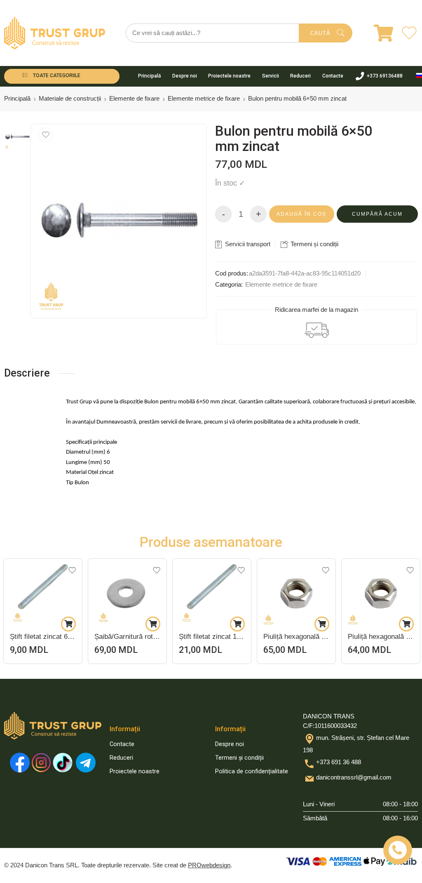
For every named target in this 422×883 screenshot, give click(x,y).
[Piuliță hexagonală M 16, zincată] (212, 592)
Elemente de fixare (134, 98)
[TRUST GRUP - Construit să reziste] (54, 32)
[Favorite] (45, 134)
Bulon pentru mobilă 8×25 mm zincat (381, 636)
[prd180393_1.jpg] (17, 136)
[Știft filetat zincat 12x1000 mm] (127, 592)
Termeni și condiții (313, 243)
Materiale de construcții (70, 98)
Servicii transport (246, 243)
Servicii (270, 76)
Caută (320, 33)
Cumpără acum (377, 214)
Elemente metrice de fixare (204, 98)
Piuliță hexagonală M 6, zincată (296, 636)
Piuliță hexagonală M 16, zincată (212, 636)
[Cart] (378, 33)
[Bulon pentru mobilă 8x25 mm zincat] (381, 592)
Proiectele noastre (229, 76)
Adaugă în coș (301, 214)
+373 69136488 (385, 76)
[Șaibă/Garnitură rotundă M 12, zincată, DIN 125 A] (43, 592)
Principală (149, 76)
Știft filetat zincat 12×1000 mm (127, 636)
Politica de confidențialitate (251, 771)
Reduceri (300, 76)
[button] (68, 624)
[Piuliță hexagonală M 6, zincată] (296, 592)
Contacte (332, 76)
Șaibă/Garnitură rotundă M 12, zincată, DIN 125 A (43, 636)
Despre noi (184, 76)
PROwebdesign (209, 865)
